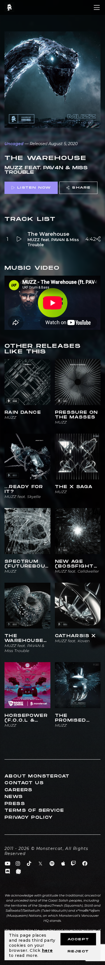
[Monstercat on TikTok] (29, 864)
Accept (78, 939)
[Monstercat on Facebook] (85, 864)
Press (14, 803)
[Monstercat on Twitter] (41, 864)
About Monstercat (36, 776)
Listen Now (34, 188)
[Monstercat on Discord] (7, 871)
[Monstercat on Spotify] (52, 864)
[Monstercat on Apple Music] (63, 864)
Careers (18, 790)
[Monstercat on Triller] (18, 871)
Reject (78, 951)
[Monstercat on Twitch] (73, 864)
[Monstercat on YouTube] (7, 864)
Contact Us (24, 783)
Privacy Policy (28, 817)
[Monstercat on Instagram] (18, 864)
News (13, 796)
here (47, 950)
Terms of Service (34, 810)
